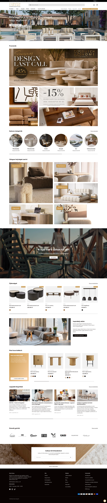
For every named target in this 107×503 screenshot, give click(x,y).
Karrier (79, 9)
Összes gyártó (95, 428)
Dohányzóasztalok (91, 148)
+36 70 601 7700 (19, 0)
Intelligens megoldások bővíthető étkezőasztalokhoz (84, 403)
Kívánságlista (47, 480)
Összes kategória (94, 131)
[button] (97, 5)
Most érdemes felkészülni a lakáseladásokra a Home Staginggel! (42, 403)
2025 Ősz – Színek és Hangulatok (16, 402)
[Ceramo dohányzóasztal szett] (71, 294)
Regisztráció (47, 477)
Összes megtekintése (93, 283)
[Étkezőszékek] (15, 140)
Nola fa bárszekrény (34, 371)
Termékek (11, 8)
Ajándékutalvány (48, 482)
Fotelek (46, 148)
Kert (76, 148)
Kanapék (61, 148)
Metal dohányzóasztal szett (15, 305)
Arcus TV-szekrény (49, 305)
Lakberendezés (68, 475)
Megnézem (13, 26)
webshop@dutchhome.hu (28, 0)
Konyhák (23, 8)
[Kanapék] (61, 140)
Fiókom (46, 475)
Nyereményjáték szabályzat (91, 486)
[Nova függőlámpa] (90, 294)
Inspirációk (33, 8)
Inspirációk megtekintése (79, 335)
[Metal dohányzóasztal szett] (17, 294)
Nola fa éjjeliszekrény (86, 371)
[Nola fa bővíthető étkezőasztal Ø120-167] (73, 361)
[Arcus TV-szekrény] (53, 294)
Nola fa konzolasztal (52, 371)
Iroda (17, 8)
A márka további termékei (19, 378)
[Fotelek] (46, 140)
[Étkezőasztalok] (31, 140)
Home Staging (64, 9)
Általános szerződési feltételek (91, 482)
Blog (66, 480)
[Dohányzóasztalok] (91, 140)
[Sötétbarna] (33, 376)
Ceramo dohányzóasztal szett (69, 305)
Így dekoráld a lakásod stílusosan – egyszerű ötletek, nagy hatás (64, 403)
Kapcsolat (75, 9)
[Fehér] (71, 377)
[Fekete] (35, 376)
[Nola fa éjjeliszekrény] (90, 361)
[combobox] (56, 5)
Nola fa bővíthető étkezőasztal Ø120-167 (71, 372)
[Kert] (76, 140)
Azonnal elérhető (41, 8)
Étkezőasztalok (30, 148)
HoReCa (27, 8)
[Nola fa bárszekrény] (38, 361)
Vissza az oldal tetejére (53, 466)
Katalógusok (87, 475)
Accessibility (68, 486)
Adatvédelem (88, 484)
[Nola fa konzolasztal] (55, 361)
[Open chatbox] (104, 501)
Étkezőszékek (16, 148)
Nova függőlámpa (85, 305)
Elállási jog (87, 488)
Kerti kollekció (53, 257)
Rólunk (69, 9)
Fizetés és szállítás (89, 477)
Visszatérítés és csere (89, 480)
